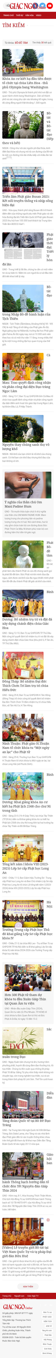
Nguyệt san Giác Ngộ (23, 29)
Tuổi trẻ (40, 22)
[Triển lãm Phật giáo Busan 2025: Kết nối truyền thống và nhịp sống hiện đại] (23, 180)
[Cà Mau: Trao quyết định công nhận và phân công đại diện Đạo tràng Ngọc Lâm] (23, 366)
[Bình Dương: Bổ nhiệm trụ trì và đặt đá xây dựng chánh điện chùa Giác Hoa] (23, 603)
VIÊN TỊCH (48, 1321)
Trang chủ (8, 15)
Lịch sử (38, 29)
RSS (23, 1302)
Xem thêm (28, 1286)
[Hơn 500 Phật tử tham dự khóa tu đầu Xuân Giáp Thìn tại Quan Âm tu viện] (28, 977)
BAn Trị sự (47, 1312)
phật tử (49, 1326)
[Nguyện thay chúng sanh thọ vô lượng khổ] (23, 428)
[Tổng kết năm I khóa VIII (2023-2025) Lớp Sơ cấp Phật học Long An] (23, 848)
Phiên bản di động (10, 1302)
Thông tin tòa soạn (10, 1299)
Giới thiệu (48, 1349)
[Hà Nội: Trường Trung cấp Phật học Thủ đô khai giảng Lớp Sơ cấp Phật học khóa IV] (23, 913)
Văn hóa (29, 15)
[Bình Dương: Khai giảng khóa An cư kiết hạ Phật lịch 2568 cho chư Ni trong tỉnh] (23, 786)
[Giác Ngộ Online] (17, 1307)
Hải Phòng (48, 1340)
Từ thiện (7, 36)
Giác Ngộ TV (32, 1296)
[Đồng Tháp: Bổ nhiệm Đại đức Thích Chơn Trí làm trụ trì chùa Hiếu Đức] (23, 665)
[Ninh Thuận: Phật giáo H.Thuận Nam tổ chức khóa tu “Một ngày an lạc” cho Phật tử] (23, 727)
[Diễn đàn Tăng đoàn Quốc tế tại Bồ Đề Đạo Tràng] (23, 1105)
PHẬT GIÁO (47, 1317)
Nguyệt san (19, 1296)
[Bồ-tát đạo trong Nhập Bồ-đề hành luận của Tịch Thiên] (23, 298)
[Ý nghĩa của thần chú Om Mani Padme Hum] (28, 485)
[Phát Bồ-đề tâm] (23, 554)
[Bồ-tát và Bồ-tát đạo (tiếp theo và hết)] (23, 125)
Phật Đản (48, 1335)
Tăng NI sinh (47, 1331)
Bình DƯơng (47, 1353)
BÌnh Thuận (47, 1344)
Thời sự (19, 15)
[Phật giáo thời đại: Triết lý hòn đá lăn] (23, 246)
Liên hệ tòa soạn (29, 1299)
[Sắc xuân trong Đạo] (23, 1041)
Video (38, 15)
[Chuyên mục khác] (50, 36)
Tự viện (6, 29)
